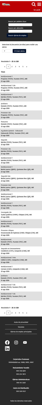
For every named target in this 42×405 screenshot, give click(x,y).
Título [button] (3, 72)
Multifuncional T (7, 76)
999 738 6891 (21, 371)
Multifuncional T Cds (8, 85)
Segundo (4, 140)
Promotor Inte (6, 185)
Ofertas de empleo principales (21, 332)
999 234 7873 (21, 374)
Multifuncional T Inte (8, 257)
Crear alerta (20, 51)
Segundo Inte (5, 176)
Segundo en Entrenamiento (10, 248)
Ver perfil (37, 10)
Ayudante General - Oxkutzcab (12, 131)
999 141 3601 (21, 383)
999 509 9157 (21, 391)
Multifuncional (6, 239)
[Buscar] (33, 4)
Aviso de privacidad (21, 322)
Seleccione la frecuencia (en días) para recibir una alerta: (20, 45)
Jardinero (4, 104)
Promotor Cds (6, 113)
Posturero (4, 122)
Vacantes (21, 327)
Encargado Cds (6, 212)
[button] (39, 4)
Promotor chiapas (7, 230)
